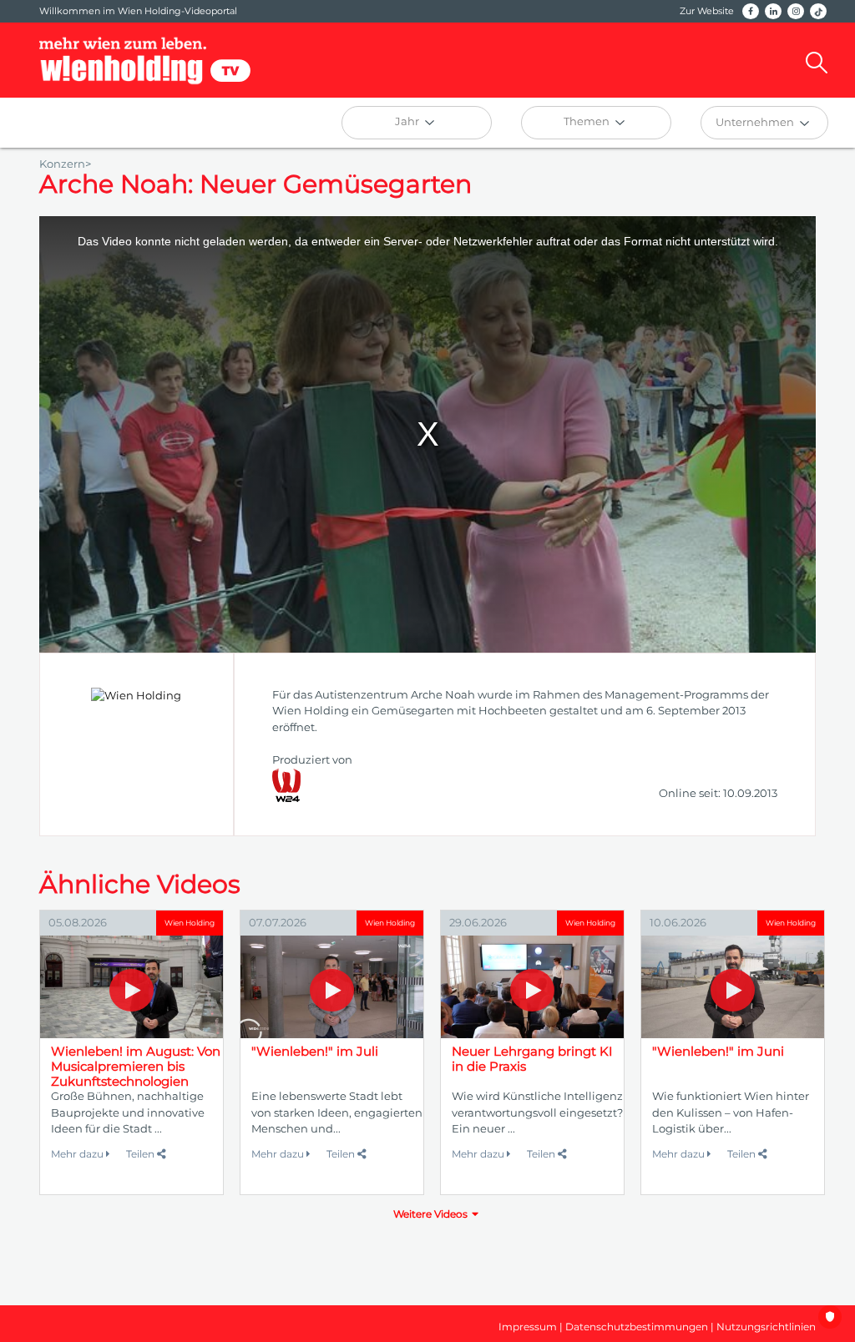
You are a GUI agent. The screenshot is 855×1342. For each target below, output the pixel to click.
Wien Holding (189, 922)
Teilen (141, 1154)
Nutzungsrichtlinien (766, 1326)
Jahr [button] (408, 121)
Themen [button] (588, 121)
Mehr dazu (78, 1154)
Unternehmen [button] (756, 122)
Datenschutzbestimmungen (636, 1326)
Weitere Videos (430, 1214)
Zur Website (707, 11)
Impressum (527, 1326)
